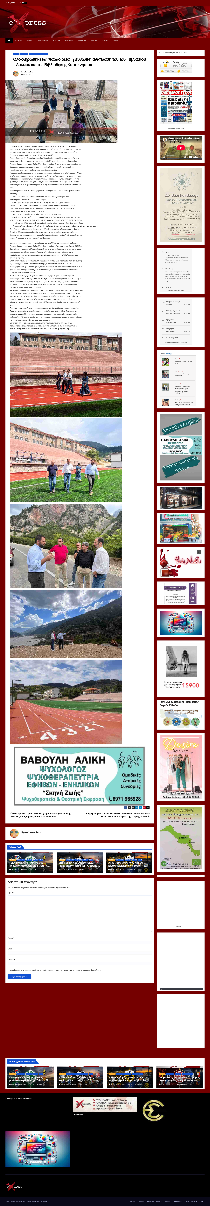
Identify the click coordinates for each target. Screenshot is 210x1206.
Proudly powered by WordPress (15, 1201)
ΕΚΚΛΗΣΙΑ (82, 41)
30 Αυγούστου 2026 (18, 1084)
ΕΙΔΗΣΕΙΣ (18, 41)
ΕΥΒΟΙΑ (94, 41)
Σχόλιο (11, 893)
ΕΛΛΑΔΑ (30, 41)
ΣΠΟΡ (115, 41)
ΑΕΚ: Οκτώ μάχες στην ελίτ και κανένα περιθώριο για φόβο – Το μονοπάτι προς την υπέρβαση (126, 865)
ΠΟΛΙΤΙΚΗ (56, 41)
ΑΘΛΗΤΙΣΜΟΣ (20, 859)
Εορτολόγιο (178, 926)
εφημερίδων (181, 128)
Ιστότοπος (12, 959)
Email (10, 949)
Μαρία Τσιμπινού (29, 869)
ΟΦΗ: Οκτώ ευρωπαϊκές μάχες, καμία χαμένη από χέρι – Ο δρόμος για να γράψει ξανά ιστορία (79, 865)
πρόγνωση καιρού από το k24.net (175, 75)
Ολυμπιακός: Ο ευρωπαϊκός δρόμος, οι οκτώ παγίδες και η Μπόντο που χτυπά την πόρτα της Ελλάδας (179, 1080)
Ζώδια (170, 290)
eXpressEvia (28, 72)
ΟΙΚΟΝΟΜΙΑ (43, 41)
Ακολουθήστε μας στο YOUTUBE (174, 53)
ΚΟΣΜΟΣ (105, 41)
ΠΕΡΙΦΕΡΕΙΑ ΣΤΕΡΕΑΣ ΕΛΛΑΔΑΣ (38, 54)
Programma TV (163, 989)
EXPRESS (69, 41)
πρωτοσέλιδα (172, 128)
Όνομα (11, 938)
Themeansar (43, 1201)
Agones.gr (176, 342)
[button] (163, 498)
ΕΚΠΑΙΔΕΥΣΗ (24, 54)
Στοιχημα (184, 342)
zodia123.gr (180, 290)
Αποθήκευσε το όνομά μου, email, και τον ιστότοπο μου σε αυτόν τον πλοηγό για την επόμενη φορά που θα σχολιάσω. (55, 970)
